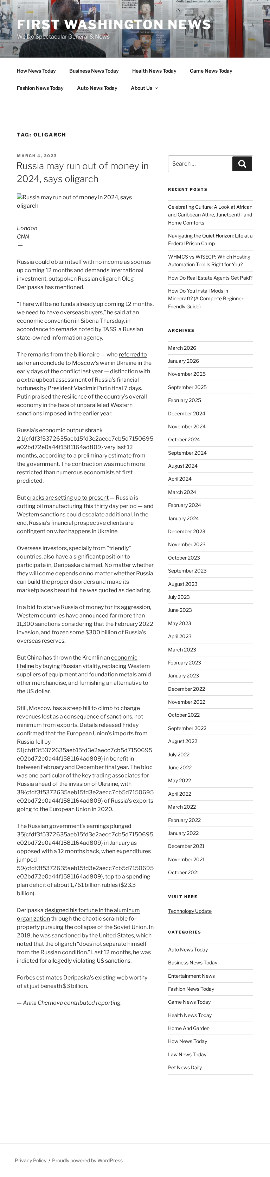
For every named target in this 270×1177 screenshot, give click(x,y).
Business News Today (94, 71)
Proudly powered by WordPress (87, 1160)
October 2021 (183, 872)
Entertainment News (191, 976)
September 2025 (187, 387)
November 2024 (187, 426)
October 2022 (184, 715)
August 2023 (183, 584)
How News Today (36, 71)
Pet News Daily (185, 1067)
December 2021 (186, 846)
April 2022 (179, 794)
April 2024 (180, 479)
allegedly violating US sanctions (89, 960)
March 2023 (182, 650)
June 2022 (180, 767)
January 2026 (183, 361)
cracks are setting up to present (68, 497)
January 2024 (183, 518)
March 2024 (182, 492)
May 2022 (179, 780)
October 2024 (184, 439)
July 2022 (178, 754)
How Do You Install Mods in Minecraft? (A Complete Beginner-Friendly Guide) (206, 298)
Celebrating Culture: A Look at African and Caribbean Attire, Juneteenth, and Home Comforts (210, 215)
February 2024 (184, 505)
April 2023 (180, 636)
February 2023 (184, 663)
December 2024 (186, 413)
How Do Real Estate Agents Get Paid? (210, 278)
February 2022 (184, 820)
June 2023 (180, 610)
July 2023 (179, 597)
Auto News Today (97, 88)
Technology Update (190, 911)
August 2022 (182, 741)
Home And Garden (189, 1028)
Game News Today (211, 71)
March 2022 (182, 807)
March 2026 (182, 348)
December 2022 (186, 689)
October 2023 (184, 558)
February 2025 (184, 400)
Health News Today (154, 71)
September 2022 (187, 728)
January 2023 (183, 675)
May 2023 (179, 623)
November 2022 (186, 702)
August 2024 (183, 466)
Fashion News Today (40, 88)
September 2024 (187, 453)
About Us (141, 88)
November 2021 (186, 859)
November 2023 (187, 544)
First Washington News (114, 24)
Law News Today (187, 1054)
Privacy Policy (30, 1160)
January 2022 (183, 833)
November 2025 (187, 374)
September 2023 (187, 571)
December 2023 (186, 531)
